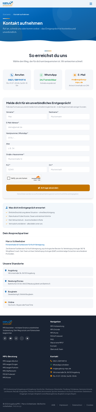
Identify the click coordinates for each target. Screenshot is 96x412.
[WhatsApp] (16, 338)
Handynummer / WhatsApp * (17, 133)
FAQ (52, 339)
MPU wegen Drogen (10, 364)
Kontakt (53, 346)
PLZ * (8, 165)
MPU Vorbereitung (57, 326)
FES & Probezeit (56, 336)
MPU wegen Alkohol (10, 361)
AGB (53, 405)
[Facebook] (5, 338)
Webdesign (17, 406)
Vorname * (10, 112)
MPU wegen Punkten (10, 367)
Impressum (63, 405)
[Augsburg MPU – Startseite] (8, 3)
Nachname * (53, 112)
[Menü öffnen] (91, 3)
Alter (8, 144)
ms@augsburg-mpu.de (62, 368)
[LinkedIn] (22, 338)
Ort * (51, 165)
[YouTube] (10, 338)
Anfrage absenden (49, 188)
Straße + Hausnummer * (15, 154)
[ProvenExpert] (27, 338)
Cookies (90, 405)
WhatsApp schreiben (61, 365)
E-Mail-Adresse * (12, 123)
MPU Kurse (54, 333)
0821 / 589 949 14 (60, 361)
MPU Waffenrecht (9, 371)
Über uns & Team (56, 349)
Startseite (7, 14)
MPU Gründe (55, 329)
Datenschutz (77, 405)
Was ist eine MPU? (57, 343)
